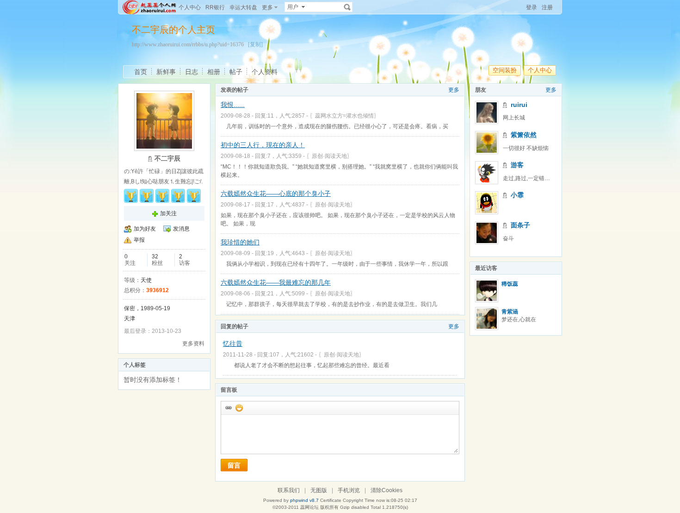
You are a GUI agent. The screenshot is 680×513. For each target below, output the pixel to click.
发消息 (181, 228)
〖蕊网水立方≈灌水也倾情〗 (344, 116)
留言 (234, 465)
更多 (453, 90)
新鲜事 (166, 71)
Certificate (330, 500)
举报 (139, 240)
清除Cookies (386, 490)
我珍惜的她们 (240, 242)
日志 (191, 71)
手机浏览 (349, 490)
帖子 (235, 71)
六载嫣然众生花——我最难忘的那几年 (276, 282)
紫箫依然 (524, 134)
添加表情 (239, 407)
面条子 (520, 225)
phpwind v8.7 (304, 500)
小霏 (517, 195)
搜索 (347, 7)
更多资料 (193, 343)
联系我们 (289, 490)
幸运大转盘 (243, 7)
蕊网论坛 (309, 507)
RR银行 (215, 7)
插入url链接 (228, 407)
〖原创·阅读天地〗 (329, 156)
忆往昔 (232, 343)
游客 (517, 165)
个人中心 (190, 7)
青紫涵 (509, 311)
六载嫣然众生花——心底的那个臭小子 (276, 193)
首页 (140, 71)
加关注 (168, 213)
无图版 (318, 490)
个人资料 (265, 71)
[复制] (255, 44)
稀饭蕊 (509, 284)
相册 (213, 71)
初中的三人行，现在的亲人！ (263, 145)
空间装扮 (505, 70)
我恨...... (233, 104)
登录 (531, 7)
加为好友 (145, 228)
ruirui (519, 104)
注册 (547, 7)
